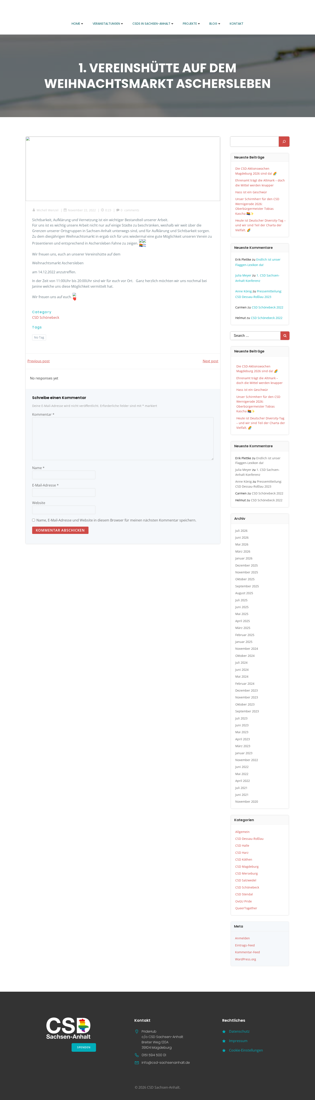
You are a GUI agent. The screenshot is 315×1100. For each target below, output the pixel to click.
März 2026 (242, 551)
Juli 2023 (241, 718)
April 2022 (242, 781)
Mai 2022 (241, 774)
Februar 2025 (244, 635)
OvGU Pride (243, 901)
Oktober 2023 (245, 704)
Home (76, 23)
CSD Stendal (244, 894)
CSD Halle (242, 845)
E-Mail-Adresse (45, 485)
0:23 (108, 210)
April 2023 (242, 739)
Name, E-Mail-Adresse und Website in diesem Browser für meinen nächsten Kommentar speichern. (116, 520)
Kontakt (236, 23)
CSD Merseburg (246, 873)
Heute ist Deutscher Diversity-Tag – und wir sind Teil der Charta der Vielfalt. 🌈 (260, 225)
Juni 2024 (242, 670)
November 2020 (246, 801)
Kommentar (43, 414)
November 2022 (246, 760)
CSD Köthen (243, 859)
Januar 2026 (243, 558)
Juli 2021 (241, 788)
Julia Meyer (243, 275)
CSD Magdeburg (247, 866)
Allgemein (242, 832)
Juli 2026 (241, 531)
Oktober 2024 (245, 656)
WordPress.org (245, 959)
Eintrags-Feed (245, 945)
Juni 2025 (242, 607)
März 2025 (242, 628)
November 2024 (246, 649)
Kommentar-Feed (247, 952)
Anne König (243, 291)
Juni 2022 (242, 767)
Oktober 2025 (245, 579)
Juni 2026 (242, 537)
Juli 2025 (241, 600)
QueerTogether (246, 908)
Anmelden (242, 938)
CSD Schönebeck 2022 (267, 307)
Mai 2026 (241, 544)
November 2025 (246, 572)
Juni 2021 (242, 795)
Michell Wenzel (47, 210)
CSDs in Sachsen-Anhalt (151, 23)
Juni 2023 (242, 725)
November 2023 (246, 697)
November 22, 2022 (82, 210)
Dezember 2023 (246, 690)
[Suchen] (284, 141)
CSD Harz (242, 853)
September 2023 (247, 711)
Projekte (190, 23)
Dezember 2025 (246, 565)
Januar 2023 (243, 753)
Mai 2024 (241, 676)
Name (38, 467)
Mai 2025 (241, 614)
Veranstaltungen (106, 23)
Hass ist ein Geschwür (251, 192)
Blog (213, 23)
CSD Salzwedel (245, 880)
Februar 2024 (244, 683)
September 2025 (247, 586)
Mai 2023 (241, 732)
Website (38, 502)
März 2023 (242, 746)
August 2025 (244, 593)
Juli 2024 (241, 662)
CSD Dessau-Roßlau (249, 839)
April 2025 (242, 621)
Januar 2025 (243, 642)
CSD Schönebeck (45, 317)
